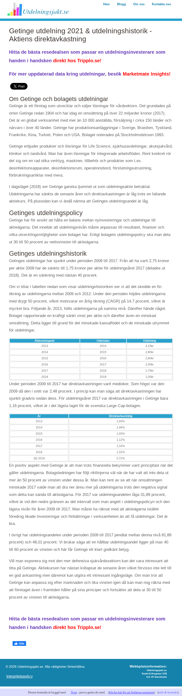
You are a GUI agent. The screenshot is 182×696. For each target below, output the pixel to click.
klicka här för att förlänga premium (131, 692)
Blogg (121, 4)
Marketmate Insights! (147, 74)
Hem (106, 4)
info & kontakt (168, 692)
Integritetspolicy (19, 676)
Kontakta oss (161, 4)
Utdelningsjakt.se (46, 11)
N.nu (74, 692)
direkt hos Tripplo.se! (77, 60)
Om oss (139, 4)
